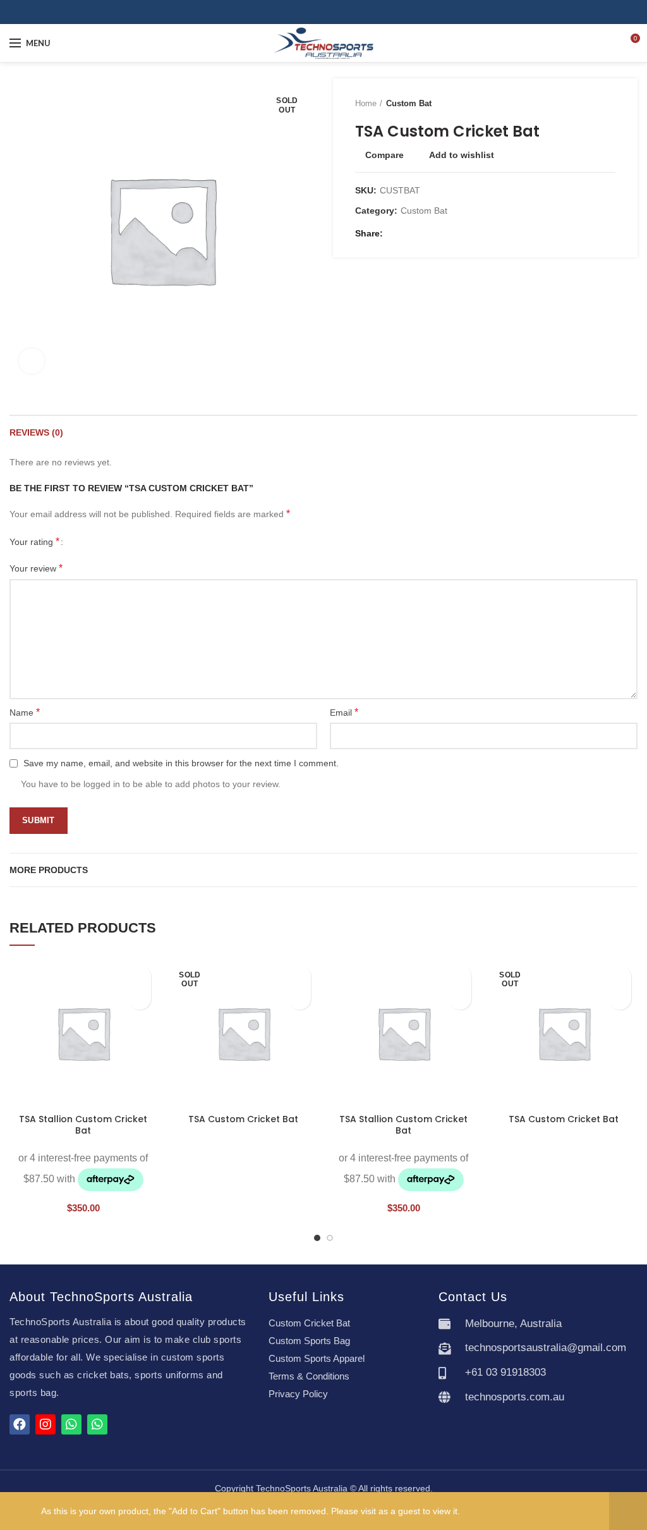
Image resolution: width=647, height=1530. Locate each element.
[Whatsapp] (71, 1424)
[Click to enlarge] (31, 361)
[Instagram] (331, 12)
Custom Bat (409, 103)
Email (344, 712)
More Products (48, 870)
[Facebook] (316, 12)
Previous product (583, 103)
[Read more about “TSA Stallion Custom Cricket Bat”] (140, 999)
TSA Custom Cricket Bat (243, 1119)
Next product (609, 103)
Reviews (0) (36, 432)
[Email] (410, 233)
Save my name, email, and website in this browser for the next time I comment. (181, 763)
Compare (384, 154)
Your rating (34, 541)
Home (366, 103)
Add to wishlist (461, 154)
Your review (36, 568)
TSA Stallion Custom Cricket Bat (83, 1124)
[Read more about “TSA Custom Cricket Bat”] (300, 999)
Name (24, 712)
